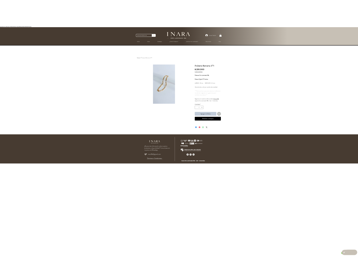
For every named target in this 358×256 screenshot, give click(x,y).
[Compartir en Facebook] (196, 127)
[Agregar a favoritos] (219, 114)
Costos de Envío (198, 71)
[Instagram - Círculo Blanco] (194, 154)
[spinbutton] (199, 107)
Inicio (138, 58)
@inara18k (216, 99)
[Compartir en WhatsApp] (203, 127)
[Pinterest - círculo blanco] (191, 154)
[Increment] (202, 107)
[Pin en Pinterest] (199, 127)
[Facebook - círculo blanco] (188, 154)
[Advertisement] (56, 13)
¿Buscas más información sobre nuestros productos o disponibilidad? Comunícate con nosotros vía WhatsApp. (157, 148)
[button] (220, 35)
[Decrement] (196, 107)
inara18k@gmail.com (154, 154)
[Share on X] (206, 127)
